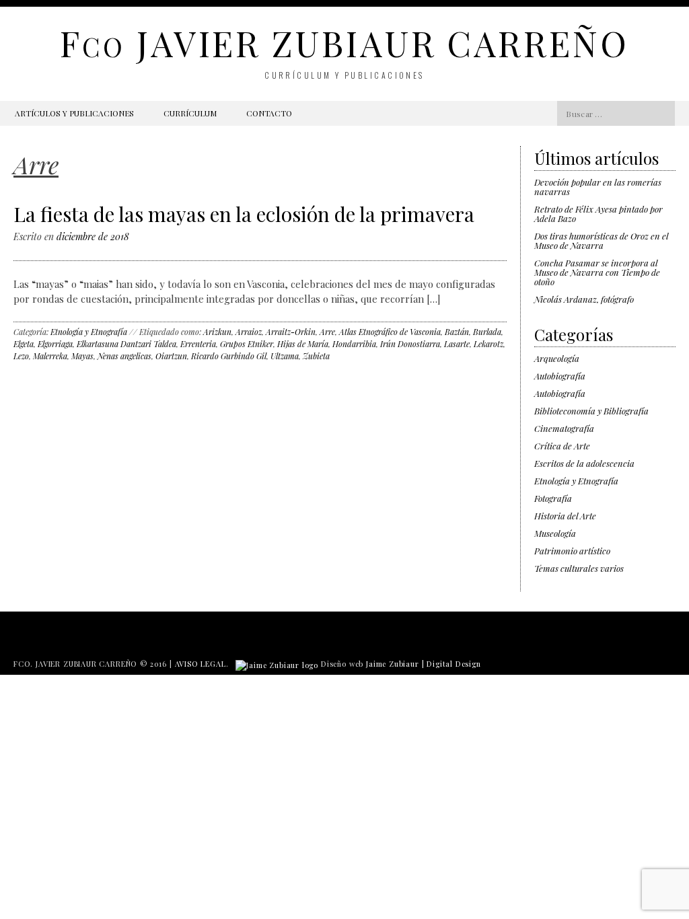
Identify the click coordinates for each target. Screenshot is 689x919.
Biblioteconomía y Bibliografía (591, 410)
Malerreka (50, 356)
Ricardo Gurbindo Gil (228, 356)
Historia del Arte (565, 515)
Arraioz (248, 331)
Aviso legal (200, 664)
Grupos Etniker (246, 343)
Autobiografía (559, 375)
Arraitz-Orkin (291, 331)
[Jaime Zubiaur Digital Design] (276, 664)
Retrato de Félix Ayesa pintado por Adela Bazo (598, 213)
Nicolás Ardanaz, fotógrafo (584, 299)
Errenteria (198, 343)
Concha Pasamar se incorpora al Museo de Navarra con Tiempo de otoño (597, 272)
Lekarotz (488, 343)
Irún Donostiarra (410, 343)
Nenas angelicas (124, 356)
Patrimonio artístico (572, 550)
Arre (327, 331)
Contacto (269, 113)
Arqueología (556, 358)
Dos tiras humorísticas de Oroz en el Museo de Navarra (601, 240)
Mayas (82, 356)
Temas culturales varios (579, 568)
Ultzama (284, 356)
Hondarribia (354, 343)
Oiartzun (171, 356)
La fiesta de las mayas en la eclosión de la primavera (243, 213)
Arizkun (217, 331)
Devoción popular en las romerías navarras (597, 186)
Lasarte (457, 343)
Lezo (21, 356)
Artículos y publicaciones (74, 113)
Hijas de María (302, 343)
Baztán (457, 331)
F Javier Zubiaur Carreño (344, 43)
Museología (555, 533)
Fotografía (553, 498)
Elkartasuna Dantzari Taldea (126, 343)
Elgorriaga (55, 343)
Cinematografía (564, 428)
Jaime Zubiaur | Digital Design (423, 664)
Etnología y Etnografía (88, 331)
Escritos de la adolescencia (584, 463)
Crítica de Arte (562, 445)
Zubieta (316, 356)
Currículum (190, 113)
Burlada (487, 331)
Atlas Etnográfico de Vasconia (390, 331)
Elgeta (23, 343)
